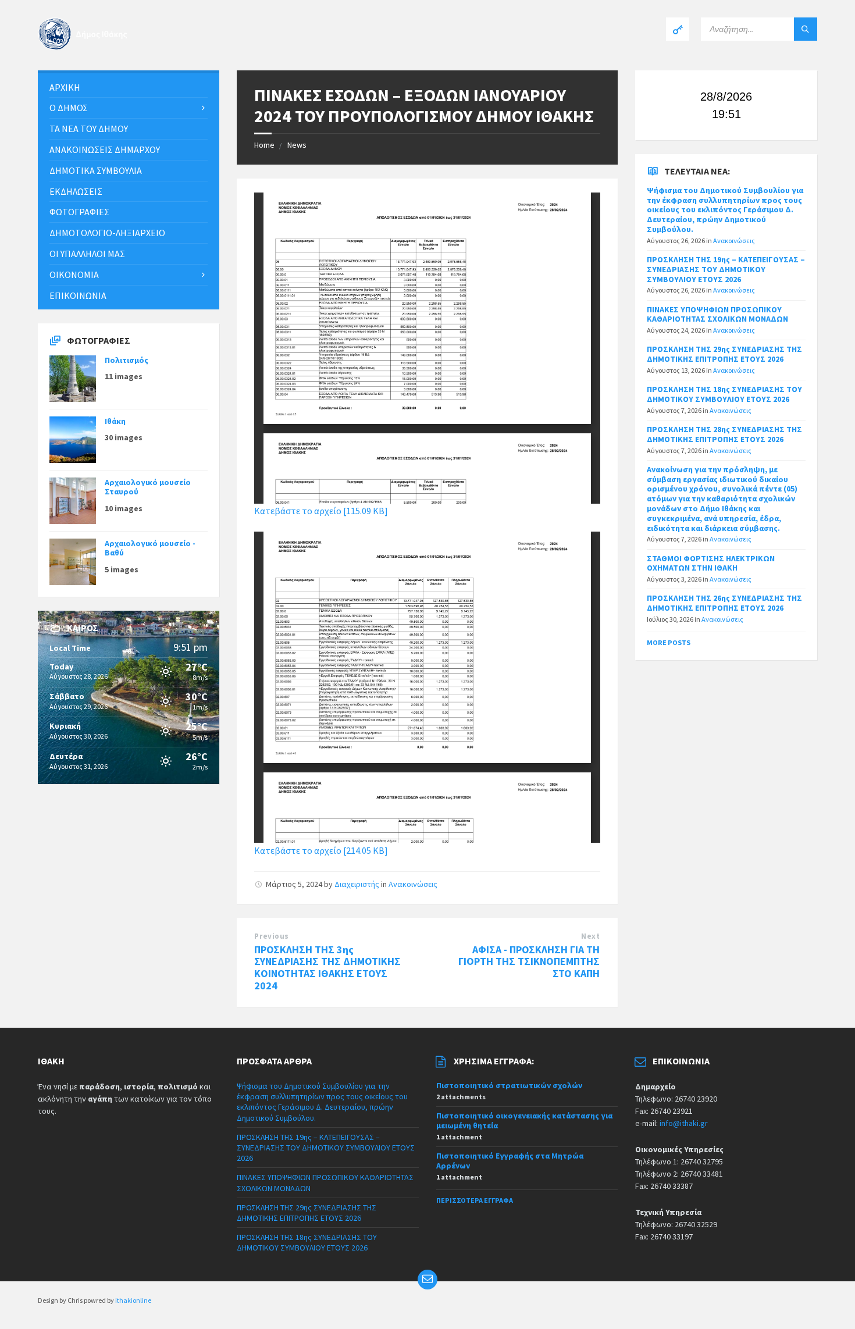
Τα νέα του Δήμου (88, 128)
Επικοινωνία (77, 295)
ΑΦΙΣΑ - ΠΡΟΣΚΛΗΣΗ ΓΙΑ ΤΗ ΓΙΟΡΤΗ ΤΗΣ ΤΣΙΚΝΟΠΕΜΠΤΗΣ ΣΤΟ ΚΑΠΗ (529, 962)
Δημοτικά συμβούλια (95, 170)
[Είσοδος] (677, 29)
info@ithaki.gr (684, 1123)
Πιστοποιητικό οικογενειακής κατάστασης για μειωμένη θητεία (524, 1120)
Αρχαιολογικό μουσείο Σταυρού (148, 487)
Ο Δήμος (68, 107)
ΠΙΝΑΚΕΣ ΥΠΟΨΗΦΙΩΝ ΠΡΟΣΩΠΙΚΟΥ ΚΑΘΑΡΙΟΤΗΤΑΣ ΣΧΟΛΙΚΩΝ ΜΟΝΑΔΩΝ (717, 314)
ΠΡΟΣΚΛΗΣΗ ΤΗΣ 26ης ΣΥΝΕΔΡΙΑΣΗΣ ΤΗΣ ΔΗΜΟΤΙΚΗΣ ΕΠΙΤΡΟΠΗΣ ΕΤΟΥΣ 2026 (724, 603)
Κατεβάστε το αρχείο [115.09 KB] (321, 510)
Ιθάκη (115, 421)
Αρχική (64, 87)
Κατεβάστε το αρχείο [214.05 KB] (321, 850)
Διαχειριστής (356, 884)
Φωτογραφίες (79, 212)
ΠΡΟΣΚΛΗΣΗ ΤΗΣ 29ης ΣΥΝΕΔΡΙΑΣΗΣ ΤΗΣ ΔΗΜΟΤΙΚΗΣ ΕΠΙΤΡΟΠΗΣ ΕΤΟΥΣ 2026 (724, 354)
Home (264, 145)
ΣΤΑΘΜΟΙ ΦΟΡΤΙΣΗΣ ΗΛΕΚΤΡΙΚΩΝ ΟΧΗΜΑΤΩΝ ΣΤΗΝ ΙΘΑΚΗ (711, 563)
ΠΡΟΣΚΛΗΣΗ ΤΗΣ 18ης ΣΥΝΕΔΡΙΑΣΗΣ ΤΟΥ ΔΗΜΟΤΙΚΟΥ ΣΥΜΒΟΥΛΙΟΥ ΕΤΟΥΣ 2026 (724, 394)
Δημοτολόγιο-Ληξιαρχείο (107, 232)
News (297, 145)
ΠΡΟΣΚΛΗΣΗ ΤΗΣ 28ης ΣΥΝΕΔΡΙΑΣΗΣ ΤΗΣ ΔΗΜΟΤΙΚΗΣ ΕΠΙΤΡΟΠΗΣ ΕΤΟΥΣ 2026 (724, 434)
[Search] (805, 29)
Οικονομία (74, 274)
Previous (271, 936)
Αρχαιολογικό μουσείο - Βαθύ (150, 548)
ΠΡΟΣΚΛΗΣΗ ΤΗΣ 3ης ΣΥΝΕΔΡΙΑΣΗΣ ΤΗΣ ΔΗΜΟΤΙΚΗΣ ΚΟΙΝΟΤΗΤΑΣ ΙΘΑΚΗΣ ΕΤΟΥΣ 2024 (327, 967)
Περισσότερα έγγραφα (474, 1200)
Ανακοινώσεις (413, 884)
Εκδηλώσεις (75, 191)
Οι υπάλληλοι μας (87, 253)
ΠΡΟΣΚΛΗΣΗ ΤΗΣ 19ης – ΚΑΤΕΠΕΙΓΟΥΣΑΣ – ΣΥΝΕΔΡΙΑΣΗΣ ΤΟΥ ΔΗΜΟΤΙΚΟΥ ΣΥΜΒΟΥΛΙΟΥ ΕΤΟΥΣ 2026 (726, 269)
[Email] (427, 1279)
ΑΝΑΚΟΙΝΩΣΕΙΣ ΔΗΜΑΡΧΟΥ (104, 149)
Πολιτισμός (126, 360)
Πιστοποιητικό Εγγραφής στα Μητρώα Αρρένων (509, 1160)
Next (590, 936)
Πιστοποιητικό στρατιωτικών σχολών (509, 1085)
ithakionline (133, 1300)
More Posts (668, 642)
